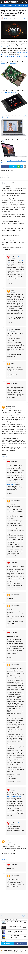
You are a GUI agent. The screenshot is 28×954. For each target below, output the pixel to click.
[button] (2, 2)
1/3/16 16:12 (13, 877)
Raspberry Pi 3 (5, 47)
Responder (4, 252)
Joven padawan (10, 406)
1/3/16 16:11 (13, 502)
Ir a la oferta (5, 92)
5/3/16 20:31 (13, 607)
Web (24, 922)
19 (26, 18)
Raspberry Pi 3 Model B (16, 161)
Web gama (10, 118)
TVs (15, 5)
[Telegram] (21, 166)
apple (8, 161)
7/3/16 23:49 (13, 633)
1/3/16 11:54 (13, 292)
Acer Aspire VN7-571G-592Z (14, 796)
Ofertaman (14, 256)
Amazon (10, 5)
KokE (12, 290)
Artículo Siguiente (22, 916)
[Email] (25, 166)
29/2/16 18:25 (8, 842)
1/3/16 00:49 (13, 258)
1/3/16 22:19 (13, 384)
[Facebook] (5, 166)
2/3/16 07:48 (13, 596)
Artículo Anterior (5, 916)
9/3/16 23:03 (13, 824)
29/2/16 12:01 (8, 184)
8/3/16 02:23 (13, 666)
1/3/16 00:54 (13, 463)
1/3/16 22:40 (13, 563)
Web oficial (13, 64)
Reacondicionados (22, 5)
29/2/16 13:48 (8, 408)
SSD (2, 162)
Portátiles (3, 5)
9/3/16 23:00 (13, 790)
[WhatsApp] (18, 166)
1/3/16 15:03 (13, 331)
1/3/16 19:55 (13, 365)
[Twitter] (13, 166)
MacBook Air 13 (10, 56)
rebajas (24, 161)
